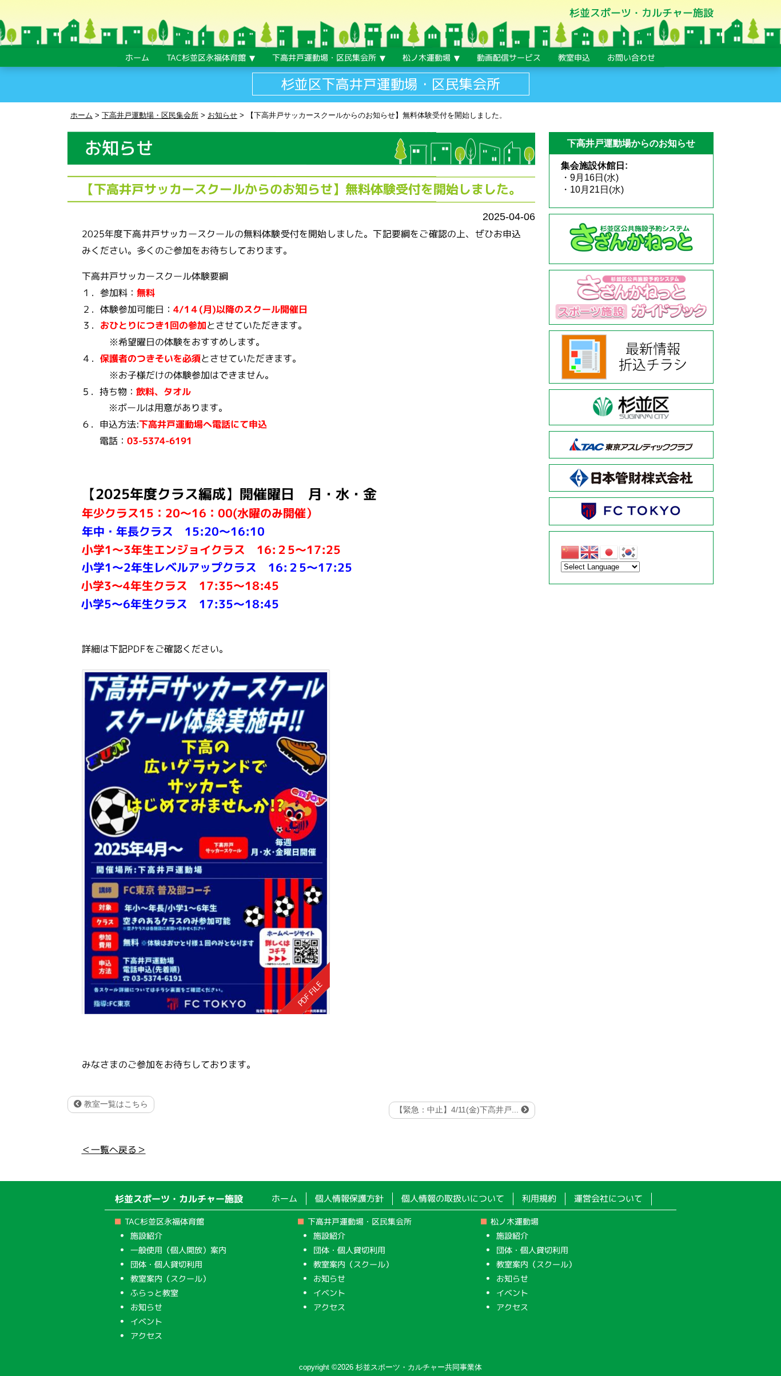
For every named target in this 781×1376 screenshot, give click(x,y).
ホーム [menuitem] (137, 57)
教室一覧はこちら (115, 1103)
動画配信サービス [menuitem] (509, 57)
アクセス (146, 1335)
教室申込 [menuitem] (574, 57)
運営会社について (608, 1198)
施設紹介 (146, 1235)
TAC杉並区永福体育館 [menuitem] (206, 57)
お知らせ (146, 1306)
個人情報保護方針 (349, 1198)
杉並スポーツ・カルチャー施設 (641, 13)
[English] (590, 551)
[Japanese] (609, 551)
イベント (146, 1320)
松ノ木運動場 (515, 1221)
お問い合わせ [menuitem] (631, 57)
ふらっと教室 (154, 1292)
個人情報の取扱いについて (452, 1198)
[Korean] (629, 551)
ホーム (284, 1198)
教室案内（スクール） (170, 1278)
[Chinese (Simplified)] (570, 551)
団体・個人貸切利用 (166, 1263)
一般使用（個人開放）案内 (178, 1249)
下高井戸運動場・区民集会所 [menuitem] (324, 57)
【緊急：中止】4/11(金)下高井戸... (458, 1109)
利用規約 (539, 1198)
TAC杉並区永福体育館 (164, 1221)
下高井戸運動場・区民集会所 (360, 1221)
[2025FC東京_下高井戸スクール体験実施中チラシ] (205, 841)
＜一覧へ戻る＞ (114, 1149)
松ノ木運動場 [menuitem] (427, 57)
